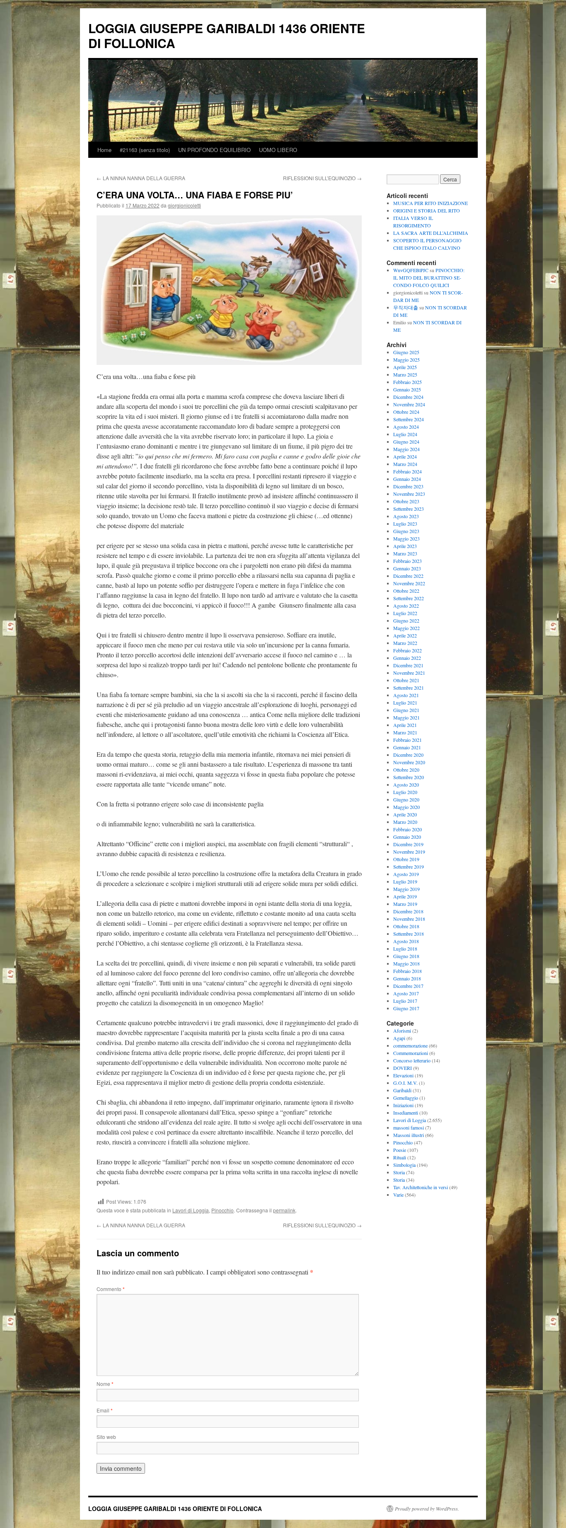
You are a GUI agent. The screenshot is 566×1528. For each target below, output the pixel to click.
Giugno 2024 (406, 441)
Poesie (399, 1150)
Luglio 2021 (405, 702)
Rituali (399, 1157)
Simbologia (404, 1164)
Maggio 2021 (406, 717)
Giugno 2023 (406, 531)
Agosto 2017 (406, 993)
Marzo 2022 (405, 643)
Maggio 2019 (406, 889)
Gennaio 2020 (407, 836)
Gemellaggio (405, 1097)
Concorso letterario (412, 1060)
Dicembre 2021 (408, 665)
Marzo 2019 (405, 903)
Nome (105, 1383)
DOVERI (402, 1068)
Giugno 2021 (406, 710)
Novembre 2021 (409, 672)
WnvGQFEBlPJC (410, 270)
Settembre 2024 (408, 419)
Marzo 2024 (405, 464)
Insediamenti (405, 1112)
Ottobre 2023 (406, 501)
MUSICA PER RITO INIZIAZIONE (430, 203)
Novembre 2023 (409, 493)
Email (105, 1410)
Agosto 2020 (406, 784)
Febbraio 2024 (407, 471)
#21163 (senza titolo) (145, 150)
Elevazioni (403, 1075)
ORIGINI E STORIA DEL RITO (426, 210)
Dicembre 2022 (408, 575)
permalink (284, 1210)
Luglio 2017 (405, 1000)
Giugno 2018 (406, 956)
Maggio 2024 (406, 449)
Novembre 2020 (409, 762)
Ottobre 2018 (406, 926)
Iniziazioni (403, 1105)
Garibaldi (402, 1090)
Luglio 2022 (405, 613)
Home (104, 150)
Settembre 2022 (408, 598)
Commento (111, 1288)
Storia (399, 1172)
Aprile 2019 (405, 896)
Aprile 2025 (405, 367)
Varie (398, 1194)
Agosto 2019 (406, 874)
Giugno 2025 (406, 352)
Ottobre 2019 (406, 859)
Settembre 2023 (408, 508)
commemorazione (410, 1045)
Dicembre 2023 (408, 486)
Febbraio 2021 (407, 739)
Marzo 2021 (405, 732)
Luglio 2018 (405, 948)
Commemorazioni (410, 1053)
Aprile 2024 (405, 456)
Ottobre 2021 (406, 680)
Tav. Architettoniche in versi (420, 1187)
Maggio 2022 (406, 628)
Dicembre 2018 (408, 911)
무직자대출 (405, 307)
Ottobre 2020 (406, 769)
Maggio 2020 (406, 807)
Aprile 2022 (405, 635)
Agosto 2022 (406, 605)
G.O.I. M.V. (405, 1082)
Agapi (399, 1038)
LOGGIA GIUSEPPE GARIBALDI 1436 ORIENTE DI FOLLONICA (226, 35)
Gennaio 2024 (407, 479)
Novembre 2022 (409, 583)
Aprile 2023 (405, 546)
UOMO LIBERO (278, 150)
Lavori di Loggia (190, 1210)
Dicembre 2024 (408, 396)
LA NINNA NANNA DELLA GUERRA (141, 177)
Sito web (106, 1436)
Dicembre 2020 (408, 754)
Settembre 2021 (408, 687)
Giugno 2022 (406, 620)
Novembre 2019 (409, 851)
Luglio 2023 (405, 523)
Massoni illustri (408, 1135)
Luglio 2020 (405, 792)
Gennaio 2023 (407, 568)
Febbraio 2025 (407, 382)
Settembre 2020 (408, 777)
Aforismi (402, 1030)
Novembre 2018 (409, 918)
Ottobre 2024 (406, 411)
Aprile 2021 (405, 725)
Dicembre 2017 (408, 985)
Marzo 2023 (405, 553)
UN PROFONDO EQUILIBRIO (214, 150)
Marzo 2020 (405, 821)
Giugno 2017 (406, 1008)
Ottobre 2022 (406, 590)
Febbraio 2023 (407, 561)
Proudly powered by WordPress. (427, 1508)
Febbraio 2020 (407, 829)
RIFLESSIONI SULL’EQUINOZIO (322, 177)
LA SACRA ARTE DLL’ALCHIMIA (430, 232)
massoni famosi (408, 1127)
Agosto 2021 (406, 695)
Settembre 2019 (408, 866)
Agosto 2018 (406, 941)
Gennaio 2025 (407, 389)
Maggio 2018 (406, 963)
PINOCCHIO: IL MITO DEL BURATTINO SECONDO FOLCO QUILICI (428, 277)
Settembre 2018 (408, 933)
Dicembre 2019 (408, 844)
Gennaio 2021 (407, 747)
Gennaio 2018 (407, 978)
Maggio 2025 (406, 359)
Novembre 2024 (409, 404)
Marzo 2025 (405, 374)
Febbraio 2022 (407, 650)
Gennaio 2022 (407, 657)
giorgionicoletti (184, 205)
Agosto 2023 (406, 516)
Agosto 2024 (406, 426)
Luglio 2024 (405, 434)
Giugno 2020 (406, 799)
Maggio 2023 (406, 538)
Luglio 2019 (405, 881)
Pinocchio (222, 1210)
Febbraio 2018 (407, 971)
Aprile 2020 (405, 814)
